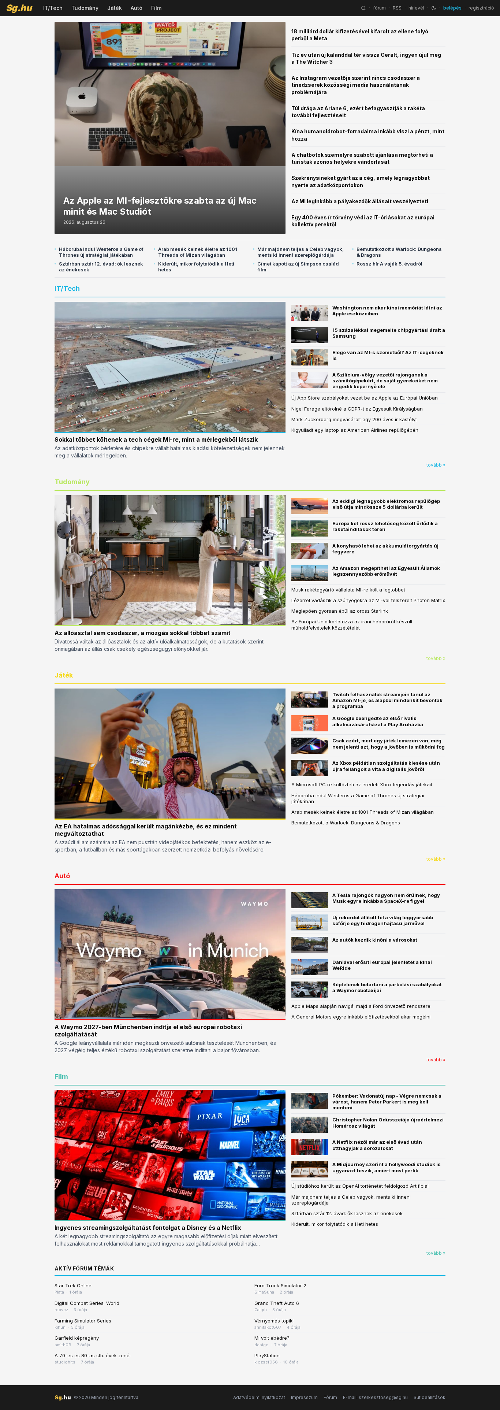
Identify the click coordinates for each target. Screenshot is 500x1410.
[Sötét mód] (433, 8)
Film (156, 8)
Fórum (330, 1397)
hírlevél (416, 8)
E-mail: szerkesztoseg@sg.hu (375, 1397)
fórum (379, 8)
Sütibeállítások (429, 1397)
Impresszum (304, 1397)
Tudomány (84, 8)
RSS (397, 8)
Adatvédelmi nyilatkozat (259, 1397)
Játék (114, 8)
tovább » (435, 465)
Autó (136, 8)
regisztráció (481, 8)
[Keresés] (363, 8)
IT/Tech (53, 8)
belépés (452, 8)
